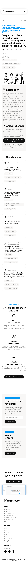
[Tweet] (3, 57)
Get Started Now (14, 481)
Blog (5, 530)
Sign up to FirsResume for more (14, 140)
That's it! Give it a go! (14, 377)
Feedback (6, 536)
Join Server (10, 453)
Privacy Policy (7, 540)
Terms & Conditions (9, 538)
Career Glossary (8, 532)
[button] (25, 11)
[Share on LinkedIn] (5, 57)
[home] (8, 11)
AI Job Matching (8, 519)
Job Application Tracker (10, 517)
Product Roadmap (9, 534)
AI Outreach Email (9, 513)
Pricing (6, 521)
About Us (6, 528)
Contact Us (7, 548)
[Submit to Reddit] (8, 57)
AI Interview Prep (8, 515)
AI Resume (7, 509)
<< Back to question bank (8, 21)
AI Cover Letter (8, 511)
